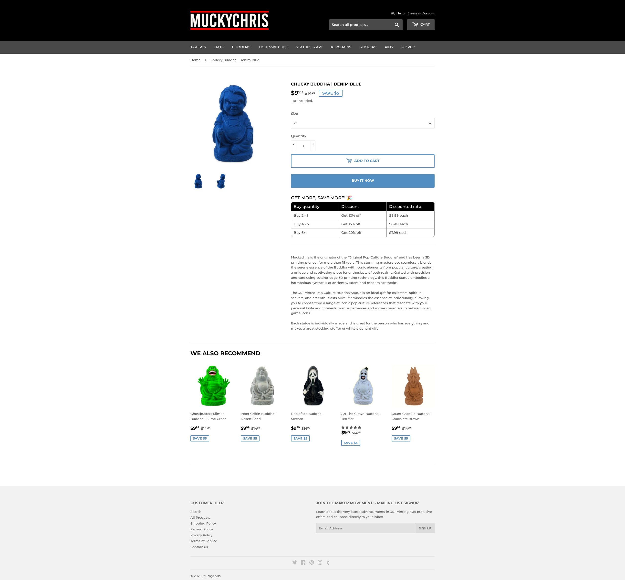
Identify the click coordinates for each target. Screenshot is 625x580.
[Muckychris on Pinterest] (311, 563)
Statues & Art (309, 47)
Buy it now (363, 180)
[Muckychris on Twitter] (294, 563)
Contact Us (199, 547)
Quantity (298, 136)
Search (195, 512)
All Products (200, 517)
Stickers (368, 47)
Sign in (396, 13)
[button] (351, 427)
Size (294, 113)
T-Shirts (198, 47)
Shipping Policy (203, 523)
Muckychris (211, 576)
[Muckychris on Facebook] (303, 563)
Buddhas (241, 47)
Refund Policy (201, 529)
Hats (219, 47)
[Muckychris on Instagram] (320, 563)
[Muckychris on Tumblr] (328, 563)
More (406, 47)
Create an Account (421, 13)
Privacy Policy (201, 535)
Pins (389, 47)
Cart (424, 24)
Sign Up (425, 528)
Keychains (341, 47)
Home (195, 60)
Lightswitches (273, 47)
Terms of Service (203, 541)
